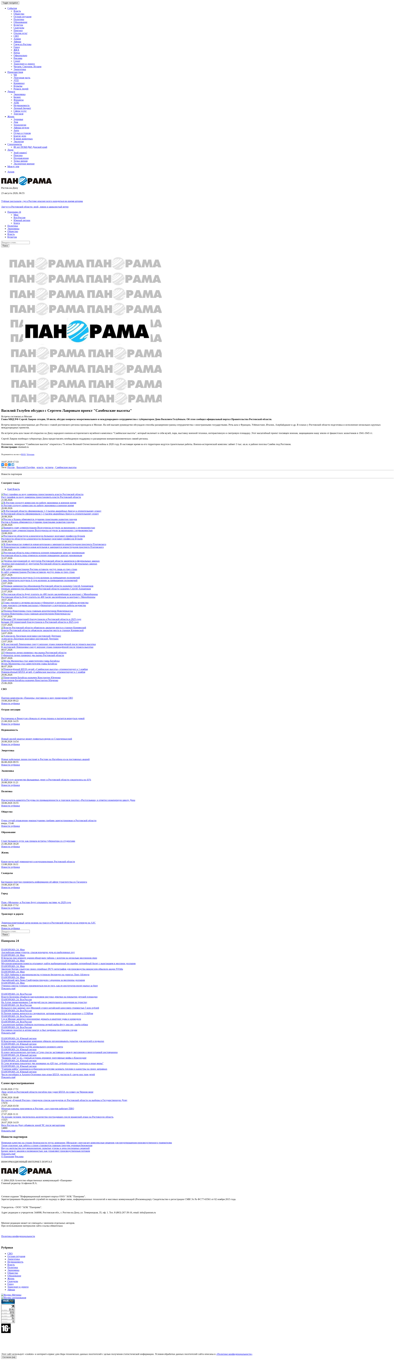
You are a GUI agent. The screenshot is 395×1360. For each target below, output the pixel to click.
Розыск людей (21, 88)
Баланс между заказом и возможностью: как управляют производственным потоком (45, 1151)
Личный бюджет (22, 108)
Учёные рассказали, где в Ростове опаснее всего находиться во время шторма (42, 201)
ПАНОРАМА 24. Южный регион (19, 1038)
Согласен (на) (8, 1357)
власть (40, 467)
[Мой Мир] (9, 464)
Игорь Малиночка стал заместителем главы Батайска (29, 663)
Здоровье (18, 119)
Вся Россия (19, 217)
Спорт (17, 61)
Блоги (17, 223)
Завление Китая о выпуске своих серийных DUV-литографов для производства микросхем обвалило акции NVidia (62, 969)
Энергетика (20, 69)
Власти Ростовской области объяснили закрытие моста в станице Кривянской (42, 630)
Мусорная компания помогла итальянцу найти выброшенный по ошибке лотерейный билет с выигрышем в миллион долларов (68, 963)
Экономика (19, 94)
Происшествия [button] (15, 72)
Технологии (20, 125)
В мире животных (23, 138)
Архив (10, 171)
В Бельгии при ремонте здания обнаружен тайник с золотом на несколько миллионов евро (49, 958)
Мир (16, 214)
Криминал (19, 83)
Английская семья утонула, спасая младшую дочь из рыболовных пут (38, 952)
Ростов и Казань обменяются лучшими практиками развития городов (38, 522)
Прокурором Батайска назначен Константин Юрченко (29, 680)
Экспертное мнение (24, 163)
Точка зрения (20, 161)
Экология (19, 141)
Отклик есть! (20, 33)
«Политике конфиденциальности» (234, 1354)
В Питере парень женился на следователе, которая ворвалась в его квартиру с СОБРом (47, 1013)
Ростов (11, 467)
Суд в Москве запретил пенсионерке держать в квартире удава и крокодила (41, 1019)
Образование (20, 22)
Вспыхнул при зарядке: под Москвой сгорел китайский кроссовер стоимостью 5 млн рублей (50, 1008)
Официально (20, 55)
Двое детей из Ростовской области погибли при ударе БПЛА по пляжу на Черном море (47, 1092)
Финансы (19, 100)
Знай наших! (20, 152)
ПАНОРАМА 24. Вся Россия (16, 994)
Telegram (30, 454)
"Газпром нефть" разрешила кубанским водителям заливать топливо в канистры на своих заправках (54, 1069)
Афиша (17, 41)
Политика (19, 19)
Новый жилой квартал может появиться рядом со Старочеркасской (36, 738)
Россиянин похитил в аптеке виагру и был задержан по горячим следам (39, 1030)
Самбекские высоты (66, 467)
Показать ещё (8, 988)
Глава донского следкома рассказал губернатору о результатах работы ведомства (43, 605)
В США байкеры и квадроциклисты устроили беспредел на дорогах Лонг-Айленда (45, 974)
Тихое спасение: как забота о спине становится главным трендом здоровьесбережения (46, 1145)
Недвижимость (21, 105)
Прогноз (18, 30)
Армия (17, 38)
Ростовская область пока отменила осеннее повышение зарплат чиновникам (41, 555)
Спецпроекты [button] (14, 144)
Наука (17, 52)
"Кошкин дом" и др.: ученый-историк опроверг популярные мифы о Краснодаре (43, 1058)
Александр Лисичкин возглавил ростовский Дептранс (30, 638)
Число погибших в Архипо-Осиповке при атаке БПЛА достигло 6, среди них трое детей (48, 1074)
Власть (17, 11)
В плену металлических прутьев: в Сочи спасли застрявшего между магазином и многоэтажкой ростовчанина (59, 1052)
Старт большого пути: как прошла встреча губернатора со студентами (38, 841)
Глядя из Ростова (22, 44)
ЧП (15, 75)
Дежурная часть (22, 77)
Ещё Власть (13, 489)
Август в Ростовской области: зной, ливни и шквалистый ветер (35, 206)
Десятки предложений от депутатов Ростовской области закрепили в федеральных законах (49, 563)
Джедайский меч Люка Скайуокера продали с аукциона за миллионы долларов (43, 980)
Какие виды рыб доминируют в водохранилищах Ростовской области (38, 861)
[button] (14, 212)
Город (17, 47)
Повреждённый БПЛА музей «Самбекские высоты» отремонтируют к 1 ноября (43, 672)
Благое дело (20, 136)
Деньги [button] (11, 91)
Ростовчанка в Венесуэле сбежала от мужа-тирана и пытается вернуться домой (43, 718)
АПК (16, 102)
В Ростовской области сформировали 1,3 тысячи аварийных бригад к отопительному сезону (50, 513)
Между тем (13, 166)
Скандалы (19, 27)
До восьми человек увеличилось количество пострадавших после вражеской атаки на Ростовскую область (57, 1117)
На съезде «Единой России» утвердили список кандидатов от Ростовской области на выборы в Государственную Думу (64, 1100)
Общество (19, 13)
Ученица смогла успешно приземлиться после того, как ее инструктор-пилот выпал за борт (49, 985)
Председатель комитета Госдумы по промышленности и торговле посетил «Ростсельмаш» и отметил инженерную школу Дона (68, 800)
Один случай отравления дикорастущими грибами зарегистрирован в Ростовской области (48, 820)
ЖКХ (16, 50)
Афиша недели (21, 127)
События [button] (12, 8)
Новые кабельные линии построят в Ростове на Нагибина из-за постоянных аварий (45, 759)
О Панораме (7, 1156)
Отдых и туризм (22, 133)
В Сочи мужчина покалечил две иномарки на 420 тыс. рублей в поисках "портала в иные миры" (52, 1063)
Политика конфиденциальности (18, 1236)
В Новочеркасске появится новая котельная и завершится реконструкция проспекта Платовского (52, 547)
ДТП (16, 80)
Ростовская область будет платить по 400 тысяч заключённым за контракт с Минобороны (48, 597)
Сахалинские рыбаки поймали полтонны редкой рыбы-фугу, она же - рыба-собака (44, 1024)
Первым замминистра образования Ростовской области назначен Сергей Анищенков (46, 588)
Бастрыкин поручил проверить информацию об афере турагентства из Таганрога (44, 882)
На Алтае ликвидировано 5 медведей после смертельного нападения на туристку (44, 1002)
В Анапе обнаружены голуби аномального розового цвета (32, 1046)
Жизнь (10, 1278)
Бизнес (17, 97)
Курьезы (18, 86)
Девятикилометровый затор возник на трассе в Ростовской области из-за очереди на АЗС (48, 922)
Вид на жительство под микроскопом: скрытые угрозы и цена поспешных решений (45, 1148)
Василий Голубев (26, 467)
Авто (16, 130)
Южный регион (22, 220)
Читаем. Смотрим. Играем (27, 66)
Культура (18, 25)
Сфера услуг (20, 111)
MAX (23, 454)
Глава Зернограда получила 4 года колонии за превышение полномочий (39, 580)
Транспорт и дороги (24, 63)
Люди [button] (10, 150)
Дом (16, 122)
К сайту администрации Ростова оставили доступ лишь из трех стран (38, 572)
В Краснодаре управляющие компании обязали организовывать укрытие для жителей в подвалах (52, 1041)
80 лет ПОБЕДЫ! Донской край (30, 147)
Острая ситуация (22, 16)
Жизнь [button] (10, 116)
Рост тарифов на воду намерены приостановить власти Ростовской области (41, 497)
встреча (49, 467)
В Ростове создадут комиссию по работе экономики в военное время (37, 505)
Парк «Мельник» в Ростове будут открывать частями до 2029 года (36, 902)
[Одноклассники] (6, 464)
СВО (16, 36)
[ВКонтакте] (2, 464)
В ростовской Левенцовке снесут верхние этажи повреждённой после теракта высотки (47, 647)
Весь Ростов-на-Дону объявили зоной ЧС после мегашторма (33, 1125)
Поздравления (21, 158)
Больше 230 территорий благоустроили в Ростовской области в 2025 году (40, 622)
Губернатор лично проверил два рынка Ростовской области (32, 655)
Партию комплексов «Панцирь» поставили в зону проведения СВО (37, 698)
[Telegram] (12, 464)
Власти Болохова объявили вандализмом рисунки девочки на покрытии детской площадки (49, 996)
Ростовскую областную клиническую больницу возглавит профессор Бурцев (42, 538)
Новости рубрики (10, 703)
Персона (18, 155)
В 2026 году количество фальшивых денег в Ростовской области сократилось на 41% (46, 779)
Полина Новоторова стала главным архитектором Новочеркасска (35, 613)
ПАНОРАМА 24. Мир (13, 949)
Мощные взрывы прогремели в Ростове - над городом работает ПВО (37, 1108)
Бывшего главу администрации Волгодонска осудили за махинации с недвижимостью (47, 530)
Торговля (18, 113)
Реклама (18, 58)
